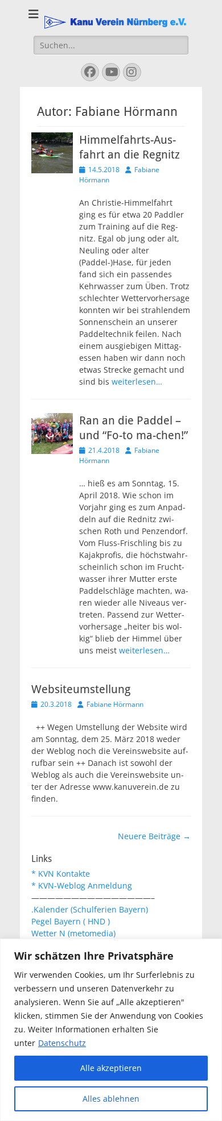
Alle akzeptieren (111, 1067)
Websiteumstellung (80, 689)
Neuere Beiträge (154, 836)
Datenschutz (62, 1042)
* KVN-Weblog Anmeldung (81, 885)
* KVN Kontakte (60, 873)
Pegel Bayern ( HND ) (70, 921)
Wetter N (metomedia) (73, 933)
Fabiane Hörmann (115, 704)
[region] (111, 1030)
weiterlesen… (137, 381)
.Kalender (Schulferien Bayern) (89, 909)
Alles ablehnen (111, 1098)
